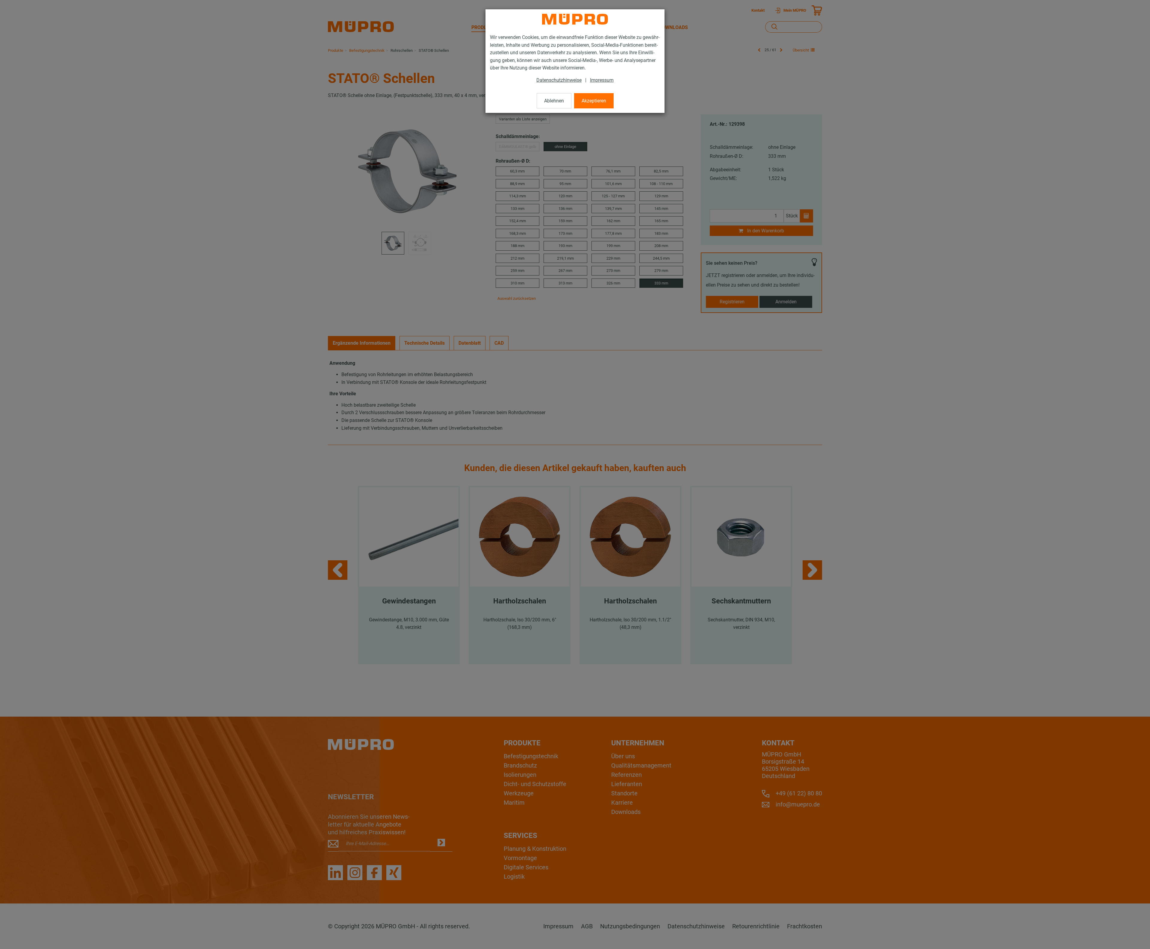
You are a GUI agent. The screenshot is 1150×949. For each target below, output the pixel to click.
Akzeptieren (594, 101)
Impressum (602, 80)
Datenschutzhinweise (559, 80)
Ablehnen (554, 101)
